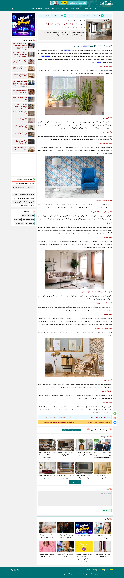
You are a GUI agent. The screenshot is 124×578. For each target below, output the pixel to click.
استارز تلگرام (17, 219)
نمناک (94, 8)
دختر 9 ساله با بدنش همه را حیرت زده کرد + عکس (102, 555)
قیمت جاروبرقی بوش (28, 219)
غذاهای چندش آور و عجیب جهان (65, 555)
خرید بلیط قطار (19, 223)
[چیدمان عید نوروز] (75, 269)
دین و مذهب (38, 8)
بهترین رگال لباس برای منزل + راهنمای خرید (102, 476)
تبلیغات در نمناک (91, 569)
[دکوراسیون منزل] (75, 95)
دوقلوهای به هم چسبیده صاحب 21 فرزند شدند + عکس (59, 417)
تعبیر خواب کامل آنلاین (27, 215)
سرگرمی (77, 8)
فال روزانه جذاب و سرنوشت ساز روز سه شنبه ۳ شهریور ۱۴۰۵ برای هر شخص (84, 556)
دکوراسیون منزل (45, 56)
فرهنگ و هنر (84, 8)
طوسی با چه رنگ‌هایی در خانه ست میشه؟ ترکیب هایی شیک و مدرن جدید (47, 455)
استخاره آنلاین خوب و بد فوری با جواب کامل (97, 422)
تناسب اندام (65, 8)
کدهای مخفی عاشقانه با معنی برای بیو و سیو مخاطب (23, 187)
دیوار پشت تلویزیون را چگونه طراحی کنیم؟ (65, 454)
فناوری (32, 8)
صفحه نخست (109, 569)
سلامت (52, 8)
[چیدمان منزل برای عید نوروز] (75, 357)
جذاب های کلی (66, 430)
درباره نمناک (100, 569)
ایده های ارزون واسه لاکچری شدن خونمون (47, 476)
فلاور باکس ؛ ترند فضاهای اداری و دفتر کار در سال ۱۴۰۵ (84, 454)
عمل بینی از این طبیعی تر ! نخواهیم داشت (98, 417)
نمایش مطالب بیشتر (75, 482)
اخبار (90, 8)
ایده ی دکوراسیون (76, 430)
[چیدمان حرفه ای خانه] (75, 177)
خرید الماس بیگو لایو (84, 535)
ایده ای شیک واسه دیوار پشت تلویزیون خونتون (65, 476)
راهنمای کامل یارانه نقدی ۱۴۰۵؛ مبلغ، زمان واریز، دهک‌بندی (58, 422)
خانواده (72, 8)
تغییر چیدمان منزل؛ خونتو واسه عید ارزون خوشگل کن (65, 23)
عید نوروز (87, 46)
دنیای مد (57, 8)
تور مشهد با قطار (29, 223)
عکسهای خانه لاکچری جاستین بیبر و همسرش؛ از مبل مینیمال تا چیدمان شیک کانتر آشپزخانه (102, 455)
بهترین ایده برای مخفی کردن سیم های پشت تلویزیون (84, 476)
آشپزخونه (46, 8)
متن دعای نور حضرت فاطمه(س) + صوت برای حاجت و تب (24, 183)
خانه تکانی (67, 50)
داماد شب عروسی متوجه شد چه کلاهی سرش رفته (47, 536)
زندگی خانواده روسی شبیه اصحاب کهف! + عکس (65, 536)
